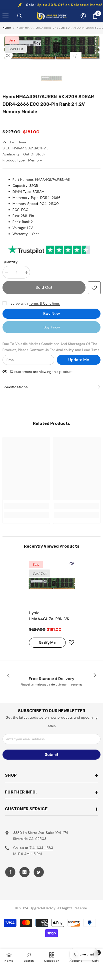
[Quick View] (72, 563)
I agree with (18, 303)
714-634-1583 (41, 847)
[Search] (20, 16)
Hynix (22, 142)
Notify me (47, 642)
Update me (78, 359)
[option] (51, 47)
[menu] (5, 16)
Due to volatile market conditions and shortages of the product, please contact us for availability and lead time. (51, 347)
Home (6, 28)
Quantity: (10, 262)
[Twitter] (39, 872)
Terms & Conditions (44, 303)
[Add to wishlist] (94, 287)
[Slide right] (94, 675)
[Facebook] (10, 872)
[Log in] (83, 16)
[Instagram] (24, 872)
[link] (26, 506)
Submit (51, 754)
